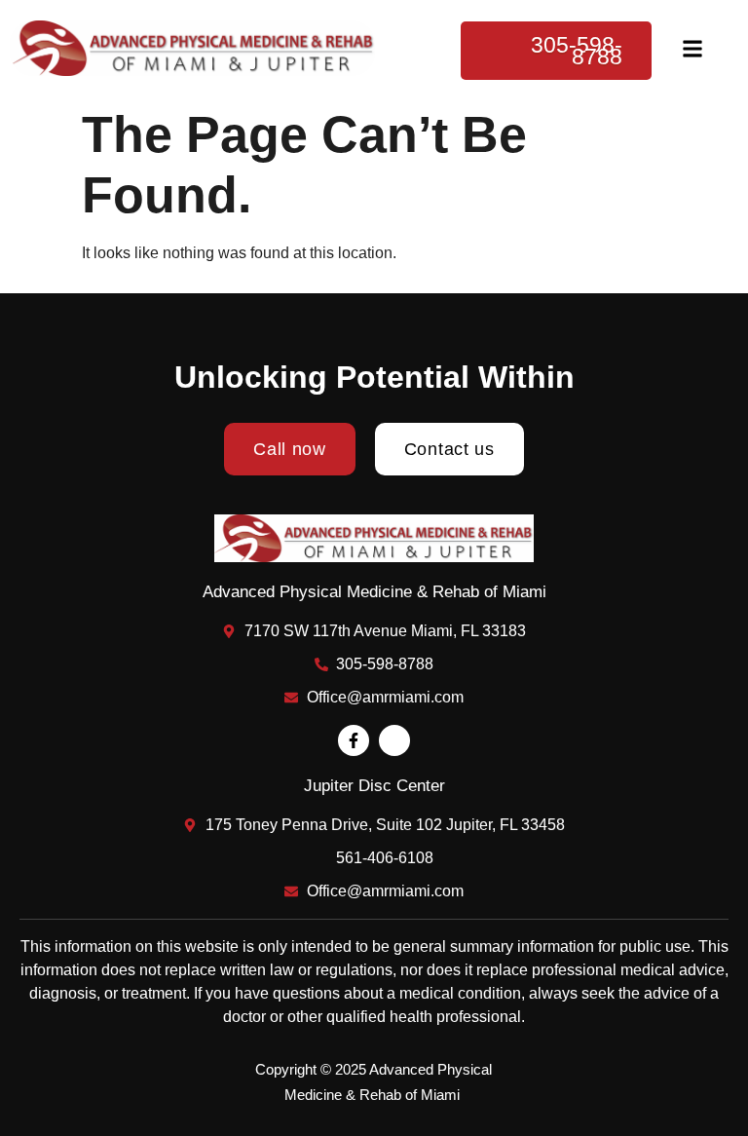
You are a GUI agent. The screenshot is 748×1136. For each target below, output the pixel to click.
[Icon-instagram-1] (394, 740)
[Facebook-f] (353, 740)
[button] (693, 50)
